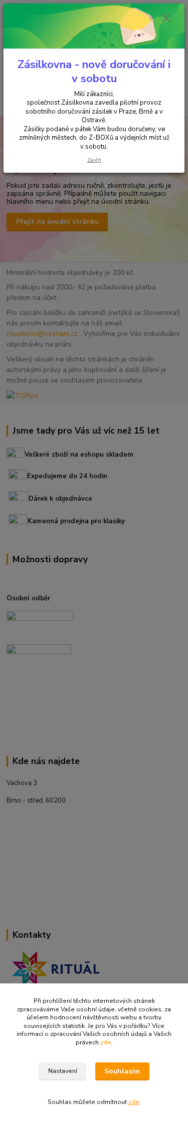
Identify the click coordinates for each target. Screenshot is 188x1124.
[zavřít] (166, 19)
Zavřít (94, 160)
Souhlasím (122, 1071)
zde (105, 1042)
